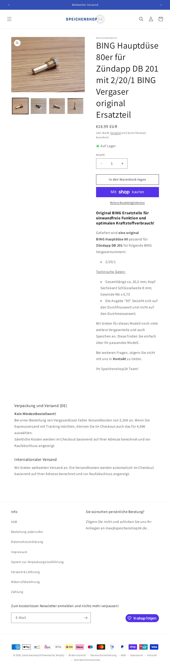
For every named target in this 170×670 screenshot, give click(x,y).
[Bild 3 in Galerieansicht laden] (57, 106)
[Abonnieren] (86, 618)
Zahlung (17, 592)
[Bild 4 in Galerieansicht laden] (75, 106)
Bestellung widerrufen (27, 532)
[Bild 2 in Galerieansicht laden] (39, 106)
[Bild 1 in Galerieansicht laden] (20, 106)
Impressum (19, 552)
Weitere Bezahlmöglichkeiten (127, 202)
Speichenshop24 (31, 655)
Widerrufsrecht (77, 655)
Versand (115, 132)
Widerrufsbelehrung (25, 582)
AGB (14, 522)
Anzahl (100, 155)
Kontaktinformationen (87, 659)
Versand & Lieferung (25, 572)
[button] (9, 19)
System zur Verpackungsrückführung (37, 562)
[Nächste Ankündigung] (161, 5)
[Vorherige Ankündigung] (9, 5)
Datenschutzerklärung (27, 542)
